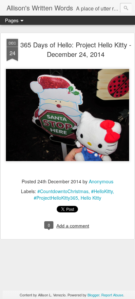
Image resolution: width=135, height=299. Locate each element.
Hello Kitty (91, 197)
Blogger (93, 294)
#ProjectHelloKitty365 (56, 197)
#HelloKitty (102, 191)
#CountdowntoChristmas (62, 191)
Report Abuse (112, 294)
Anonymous (101, 181)
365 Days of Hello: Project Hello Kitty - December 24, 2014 (75, 49)
